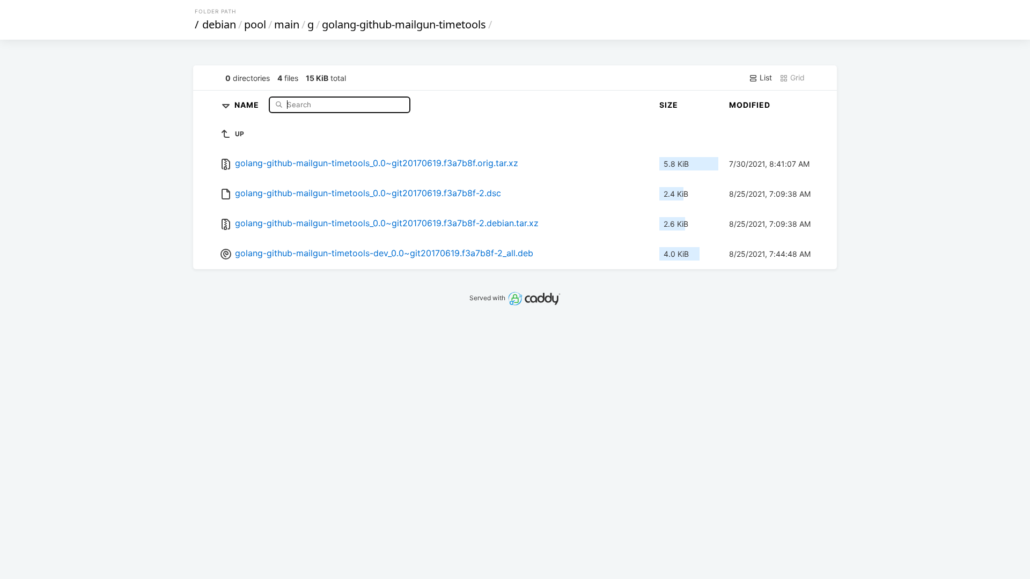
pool (255, 24)
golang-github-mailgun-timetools (404, 24)
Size (668, 104)
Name (247, 104)
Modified (749, 104)
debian (219, 24)
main (286, 24)
